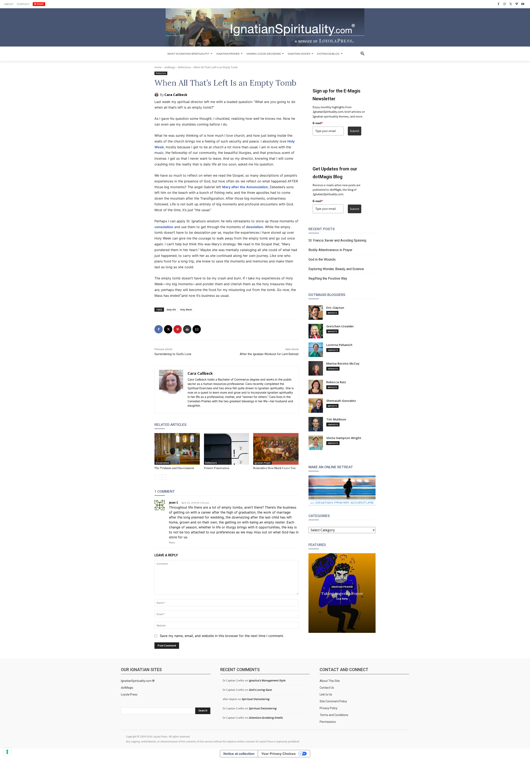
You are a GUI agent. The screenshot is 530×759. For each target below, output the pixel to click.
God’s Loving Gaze (260, 690)
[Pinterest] (177, 329)
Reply (172, 542)
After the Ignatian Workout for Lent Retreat (269, 354)
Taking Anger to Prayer (342, 593)
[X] (511, 4)
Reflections (184, 67)
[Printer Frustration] (226, 449)
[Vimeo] (517, 4)
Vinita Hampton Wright (343, 438)
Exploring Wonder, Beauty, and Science (336, 269)
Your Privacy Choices (278, 754)
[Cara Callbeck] (157, 95)
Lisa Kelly (342, 598)
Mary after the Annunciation (245, 187)
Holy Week (186, 309)
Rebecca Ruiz (336, 382)
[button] (362, 54)
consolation (163, 227)
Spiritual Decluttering (255, 699)
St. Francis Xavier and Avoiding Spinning (337, 240)
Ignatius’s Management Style (267, 680)
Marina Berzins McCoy (342, 363)
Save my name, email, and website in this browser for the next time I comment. (222, 636)
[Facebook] (498, 4)
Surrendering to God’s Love (172, 354)
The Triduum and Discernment (174, 468)
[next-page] (163, 477)
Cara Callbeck (175, 94)
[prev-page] (157, 477)
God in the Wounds (322, 259)
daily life (171, 309)
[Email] (197, 329)
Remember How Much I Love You (274, 468)
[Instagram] (504, 4)
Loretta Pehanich (339, 345)
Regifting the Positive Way (327, 278)
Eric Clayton (335, 308)
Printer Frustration (216, 468)
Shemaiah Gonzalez (341, 401)
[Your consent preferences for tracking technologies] (7, 752)
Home (158, 67)
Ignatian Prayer (262, 462)
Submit (354, 131)
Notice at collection (238, 754)
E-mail (318, 123)
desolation (254, 227)
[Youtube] (523, 4)
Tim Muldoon (336, 419)
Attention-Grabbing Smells (266, 717)
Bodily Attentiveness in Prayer (330, 250)
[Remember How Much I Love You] (276, 449)
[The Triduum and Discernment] (177, 449)
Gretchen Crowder (340, 326)
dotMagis (169, 67)
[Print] (187, 329)
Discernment (162, 462)
